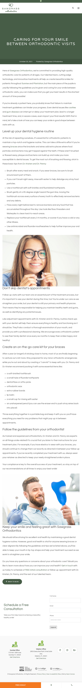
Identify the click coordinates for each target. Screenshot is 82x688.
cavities (72, 107)
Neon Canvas (70, 674)
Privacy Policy (41, 674)
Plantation (38, 83)
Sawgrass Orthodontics (21, 71)
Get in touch (67, 566)
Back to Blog (13, 581)
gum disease (13, 112)
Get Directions (15, 657)
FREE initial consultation (35, 570)
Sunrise (25, 83)
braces (14, 147)
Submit (53, 627)
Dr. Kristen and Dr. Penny (34, 164)
